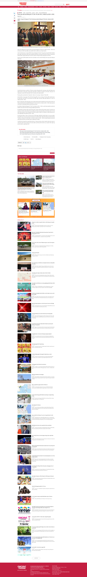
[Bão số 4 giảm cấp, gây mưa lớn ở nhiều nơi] (24, 162)
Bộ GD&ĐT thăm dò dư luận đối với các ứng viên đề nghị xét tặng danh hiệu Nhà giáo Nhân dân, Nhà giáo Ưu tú (42, 507)
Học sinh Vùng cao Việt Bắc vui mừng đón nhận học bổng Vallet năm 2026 (43, 263)
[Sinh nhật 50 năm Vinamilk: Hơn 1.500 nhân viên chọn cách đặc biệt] (49, 162)
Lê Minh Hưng (26, 139)
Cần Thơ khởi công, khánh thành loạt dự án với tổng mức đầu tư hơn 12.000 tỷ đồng (35, 132)
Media (60, 6)
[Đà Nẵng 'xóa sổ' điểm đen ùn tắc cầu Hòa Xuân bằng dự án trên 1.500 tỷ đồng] (36, 162)
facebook (14, 15)
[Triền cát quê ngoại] (24, 256)
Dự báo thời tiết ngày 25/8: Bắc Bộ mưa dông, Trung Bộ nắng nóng (43, 395)
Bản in (14, 18)
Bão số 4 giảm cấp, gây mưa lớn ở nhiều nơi (24, 168)
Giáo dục (21, 6)
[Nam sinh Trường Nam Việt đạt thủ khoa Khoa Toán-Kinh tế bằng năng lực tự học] (24, 236)
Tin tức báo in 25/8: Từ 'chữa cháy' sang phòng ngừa (41, 516)
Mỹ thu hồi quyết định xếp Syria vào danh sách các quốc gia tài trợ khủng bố (43, 446)
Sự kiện (20, 10)
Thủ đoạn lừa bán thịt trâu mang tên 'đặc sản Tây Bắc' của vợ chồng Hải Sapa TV (43, 568)
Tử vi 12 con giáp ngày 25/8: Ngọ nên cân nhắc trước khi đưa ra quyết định (43, 527)
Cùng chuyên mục (22, 156)
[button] (51, 156)
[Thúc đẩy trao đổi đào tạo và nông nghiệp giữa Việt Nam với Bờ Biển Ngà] (24, 287)
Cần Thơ (32, 139)
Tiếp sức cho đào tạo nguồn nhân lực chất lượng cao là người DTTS (43, 223)
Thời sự (26, 6)
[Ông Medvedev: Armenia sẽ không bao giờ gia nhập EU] (24, 337)
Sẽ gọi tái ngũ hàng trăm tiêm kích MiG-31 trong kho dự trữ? (48, 177)
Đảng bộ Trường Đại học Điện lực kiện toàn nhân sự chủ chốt (43, 557)
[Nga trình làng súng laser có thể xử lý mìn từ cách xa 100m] (24, 307)
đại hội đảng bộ (38, 139)
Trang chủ (18, 7)
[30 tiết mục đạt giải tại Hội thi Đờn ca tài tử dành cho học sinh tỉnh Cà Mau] (24, 297)
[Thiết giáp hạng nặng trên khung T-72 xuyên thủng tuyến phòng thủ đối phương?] (26, 181)
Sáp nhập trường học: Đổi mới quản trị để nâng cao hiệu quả (43, 476)
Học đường (44, 6)
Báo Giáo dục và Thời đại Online (23, 3)
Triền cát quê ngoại (35, 252)
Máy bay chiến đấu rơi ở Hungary (38, 374)
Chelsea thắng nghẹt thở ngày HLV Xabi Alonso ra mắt (42, 354)
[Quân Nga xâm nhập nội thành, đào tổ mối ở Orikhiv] (24, 277)
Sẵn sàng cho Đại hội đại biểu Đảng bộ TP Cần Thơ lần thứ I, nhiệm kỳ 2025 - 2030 (34, 131)
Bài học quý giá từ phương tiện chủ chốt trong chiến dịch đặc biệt (47, 191)
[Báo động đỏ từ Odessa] (36, 206)
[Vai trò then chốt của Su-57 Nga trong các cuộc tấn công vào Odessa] (24, 246)
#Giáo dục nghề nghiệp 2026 (25, 10)
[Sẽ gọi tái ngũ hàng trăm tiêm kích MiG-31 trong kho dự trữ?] (39, 178)
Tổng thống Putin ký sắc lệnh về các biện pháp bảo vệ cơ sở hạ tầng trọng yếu (43, 456)
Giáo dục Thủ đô (67, 4)
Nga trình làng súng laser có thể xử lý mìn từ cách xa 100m (42, 303)
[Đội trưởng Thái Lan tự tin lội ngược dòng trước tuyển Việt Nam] (48, 206)
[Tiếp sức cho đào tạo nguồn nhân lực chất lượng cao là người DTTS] (24, 226)
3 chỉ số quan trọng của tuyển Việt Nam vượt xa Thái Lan (42, 496)
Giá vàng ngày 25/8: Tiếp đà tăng (38, 344)
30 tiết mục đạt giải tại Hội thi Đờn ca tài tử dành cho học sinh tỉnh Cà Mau (43, 294)
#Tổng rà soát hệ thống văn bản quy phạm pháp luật (36, 10)
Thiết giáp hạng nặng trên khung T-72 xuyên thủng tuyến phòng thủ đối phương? (26, 188)
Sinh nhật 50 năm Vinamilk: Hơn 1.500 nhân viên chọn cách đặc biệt (48, 168)
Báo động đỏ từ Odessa (35, 210)
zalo (14, 13)
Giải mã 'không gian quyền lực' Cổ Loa (39, 486)
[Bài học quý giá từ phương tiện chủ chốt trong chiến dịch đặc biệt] (39, 192)
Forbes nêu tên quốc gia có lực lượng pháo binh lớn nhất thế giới (48, 184)
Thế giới (52, 6)
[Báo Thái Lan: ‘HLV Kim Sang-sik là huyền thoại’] (23, 206)
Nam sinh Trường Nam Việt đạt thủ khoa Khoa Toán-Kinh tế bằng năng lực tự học (42, 233)
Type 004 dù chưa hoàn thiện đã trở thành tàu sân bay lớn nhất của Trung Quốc (42, 324)
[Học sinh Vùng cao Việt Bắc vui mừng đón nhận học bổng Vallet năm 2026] (24, 266)
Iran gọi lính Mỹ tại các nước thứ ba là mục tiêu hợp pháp (42, 313)
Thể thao (67, 6)
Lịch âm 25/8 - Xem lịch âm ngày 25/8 (38, 547)
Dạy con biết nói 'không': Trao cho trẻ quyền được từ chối (42, 415)
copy (30, 142)
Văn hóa (64, 6)
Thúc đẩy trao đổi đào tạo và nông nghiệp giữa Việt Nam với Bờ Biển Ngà (43, 284)
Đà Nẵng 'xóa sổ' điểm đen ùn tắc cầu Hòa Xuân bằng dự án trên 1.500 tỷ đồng (36, 168)
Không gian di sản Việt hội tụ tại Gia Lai (39, 364)
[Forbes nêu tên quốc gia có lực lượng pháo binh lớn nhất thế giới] (39, 185)
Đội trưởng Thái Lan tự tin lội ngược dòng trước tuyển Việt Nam (48, 211)
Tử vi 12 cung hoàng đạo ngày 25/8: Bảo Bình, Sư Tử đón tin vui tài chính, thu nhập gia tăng (43, 538)
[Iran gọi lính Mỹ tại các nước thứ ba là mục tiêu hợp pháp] (24, 317)
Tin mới (14, 23)
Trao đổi (40, 6)
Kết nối (37, 6)
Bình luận (14, 20)
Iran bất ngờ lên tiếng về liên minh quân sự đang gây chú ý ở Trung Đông (42, 467)
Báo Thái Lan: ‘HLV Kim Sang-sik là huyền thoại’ (24, 211)
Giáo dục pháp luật (31, 6)
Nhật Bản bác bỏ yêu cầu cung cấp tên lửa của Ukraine (41, 425)
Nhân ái (49, 6)
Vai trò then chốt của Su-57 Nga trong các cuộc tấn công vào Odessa (43, 243)
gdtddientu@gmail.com (41, 0)
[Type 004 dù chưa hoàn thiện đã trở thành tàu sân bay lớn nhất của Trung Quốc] (24, 327)
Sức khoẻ (56, 6)
